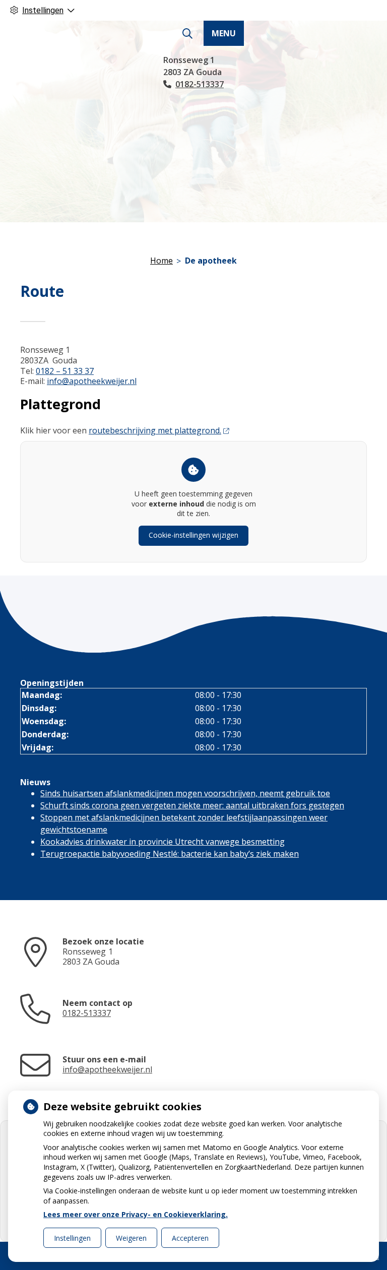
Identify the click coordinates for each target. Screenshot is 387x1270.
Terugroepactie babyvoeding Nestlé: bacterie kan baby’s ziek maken (169, 853)
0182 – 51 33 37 (65, 370)
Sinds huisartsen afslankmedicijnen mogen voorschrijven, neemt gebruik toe (185, 793)
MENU (224, 33)
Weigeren (131, 1238)
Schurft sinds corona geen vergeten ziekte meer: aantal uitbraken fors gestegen (192, 805)
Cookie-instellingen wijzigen (193, 535)
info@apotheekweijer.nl (92, 381)
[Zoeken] (187, 34)
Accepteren (190, 1238)
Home (161, 260)
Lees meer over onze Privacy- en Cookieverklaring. (135, 1214)
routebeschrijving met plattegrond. (155, 430)
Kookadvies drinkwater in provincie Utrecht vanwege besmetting (162, 841)
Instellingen (72, 1238)
